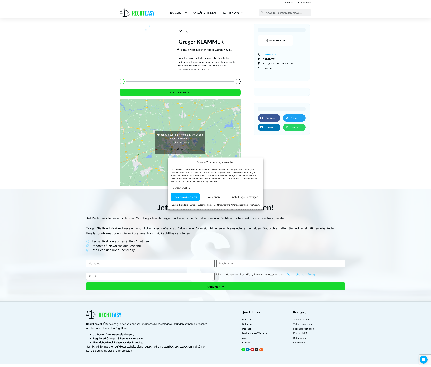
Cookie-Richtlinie (180, 204)
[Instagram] (256, 349)
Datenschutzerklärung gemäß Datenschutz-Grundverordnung (219, 204)
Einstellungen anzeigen (244, 196)
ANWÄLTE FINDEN (204, 12)
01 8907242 (269, 54)
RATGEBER (176, 12)
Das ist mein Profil (180, 92)
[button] (269, 118)
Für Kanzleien (304, 2)
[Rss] (261, 349)
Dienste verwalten (181, 187)
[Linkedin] (248, 349)
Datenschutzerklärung (301, 274)
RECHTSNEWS (230, 12)
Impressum (255, 204)
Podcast (289, 2)
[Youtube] (252, 349)
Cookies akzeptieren (185, 196)
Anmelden (215, 286)
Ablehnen (214, 196)
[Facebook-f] (243, 349)
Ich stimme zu (180, 149)
